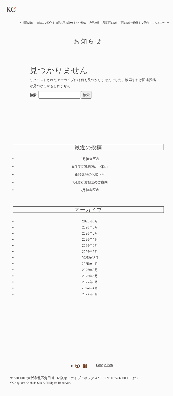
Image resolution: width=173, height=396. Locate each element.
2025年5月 (90, 276)
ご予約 (145, 22)
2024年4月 (90, 288)
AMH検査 (81, 22)
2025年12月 (90, 258)
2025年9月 (90, 270)
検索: (34, 95)
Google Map (104, 365)
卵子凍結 (94, 22)
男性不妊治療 (109, 22)
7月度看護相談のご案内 (90, 182)
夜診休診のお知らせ (90, 174)
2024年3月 (90, 294)
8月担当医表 (90, 159)
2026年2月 (90, 251)
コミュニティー (161, 22)
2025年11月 (90, 264)
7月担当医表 (90, 190)
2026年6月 (90, 227)
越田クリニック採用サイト (139, 363)
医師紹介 (28, 22)
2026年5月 (90, 233)
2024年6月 (90, 282)
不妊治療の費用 (129, 22)
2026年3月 (90, 245)
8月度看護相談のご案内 (90, 167)
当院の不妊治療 (64, 22)
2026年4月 (90, 239)
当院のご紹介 (44, 22)
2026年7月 (90, 221)
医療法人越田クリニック (34, 363)
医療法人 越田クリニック (11, 9)
